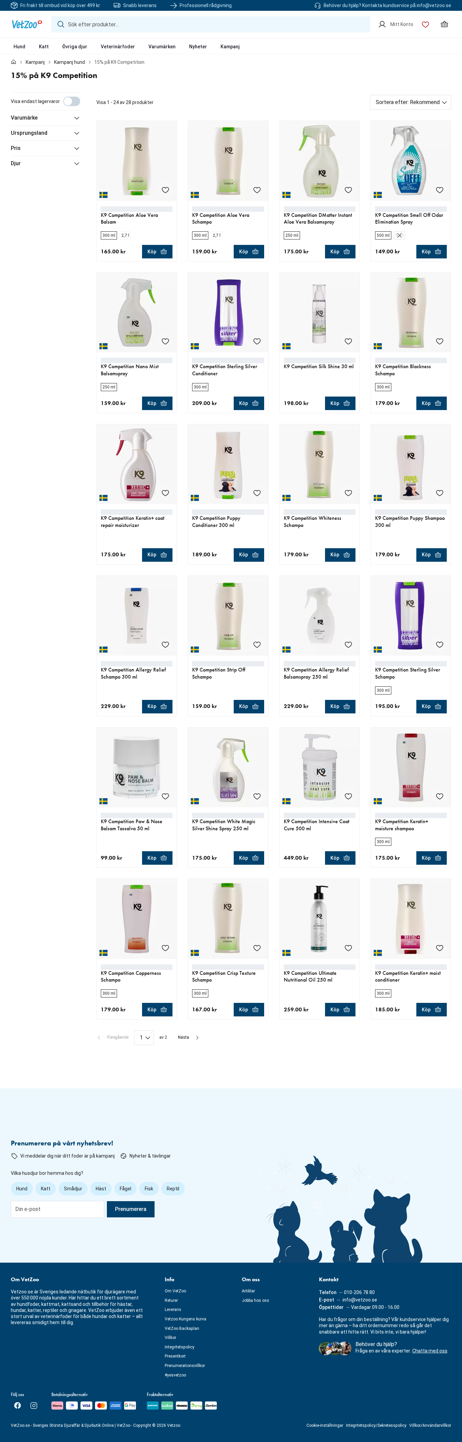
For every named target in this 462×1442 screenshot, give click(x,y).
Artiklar (248, 1291)
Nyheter (198, 46)
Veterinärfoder (118, 46)
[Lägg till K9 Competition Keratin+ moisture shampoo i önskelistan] (439, 796)
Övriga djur (74, 46)
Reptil (173, 1188)
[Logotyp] (27, 24)
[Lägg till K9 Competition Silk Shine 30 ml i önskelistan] (348, 341)
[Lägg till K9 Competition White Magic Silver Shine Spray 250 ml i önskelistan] (257, 796)
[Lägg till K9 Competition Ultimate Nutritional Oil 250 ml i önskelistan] (348, 947)
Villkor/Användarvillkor (430, 1425)
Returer (171, 1300)
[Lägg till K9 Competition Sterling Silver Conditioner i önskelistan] (257, 341)
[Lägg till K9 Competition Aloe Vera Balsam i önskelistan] (165, 189)
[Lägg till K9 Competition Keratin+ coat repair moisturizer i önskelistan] (165, 492)
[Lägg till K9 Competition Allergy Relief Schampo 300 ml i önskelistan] (165, 644)
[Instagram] (34, 1405)
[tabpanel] (231, 568)
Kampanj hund (69, 62)
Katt (44, 46)
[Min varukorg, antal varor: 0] (444, 24)
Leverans (173, 1309)
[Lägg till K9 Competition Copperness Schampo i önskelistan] (165, 947)
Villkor (170, 1337)
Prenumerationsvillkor (185, 1365)
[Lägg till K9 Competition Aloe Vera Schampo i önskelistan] (257, 189)
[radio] (109, 235)
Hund (19, 46)
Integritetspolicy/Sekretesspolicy (376, 1425)
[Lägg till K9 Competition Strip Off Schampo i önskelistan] (257, 644)
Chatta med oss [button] (429, 1351)
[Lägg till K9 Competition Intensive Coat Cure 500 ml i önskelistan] (348, 796)
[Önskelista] (425, 24)
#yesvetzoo (175, 1375)
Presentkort (175, 1356)
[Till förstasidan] (13, 62)
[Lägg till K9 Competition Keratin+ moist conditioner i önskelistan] (439, 947)
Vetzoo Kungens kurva (185, 1319)
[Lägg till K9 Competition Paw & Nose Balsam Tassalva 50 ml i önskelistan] (165, 796)
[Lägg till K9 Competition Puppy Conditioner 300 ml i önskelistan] (257, 492)
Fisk (149, 1188)
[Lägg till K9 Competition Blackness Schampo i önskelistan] (439, 341)
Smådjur (73, 1188)
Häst (101, 1188)
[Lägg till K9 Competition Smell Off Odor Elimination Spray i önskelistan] (439, 189)
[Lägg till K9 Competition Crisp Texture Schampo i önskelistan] (257, 947)
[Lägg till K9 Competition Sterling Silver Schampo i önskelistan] (439, 644)
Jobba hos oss (255, 1300)
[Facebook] (17, 1405)
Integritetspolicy (179, 1347)
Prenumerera (130, 1209)
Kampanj (230, 46)
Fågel (125, 1188)
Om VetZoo (175, 1291)
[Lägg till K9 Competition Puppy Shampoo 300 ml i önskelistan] (439, 492)
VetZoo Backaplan (182, 1328)
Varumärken (162, 46)
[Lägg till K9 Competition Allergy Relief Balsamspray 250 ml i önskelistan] (348, 644)
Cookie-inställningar (324, 1425)
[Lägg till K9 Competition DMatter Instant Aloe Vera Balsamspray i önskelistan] (348, 189)
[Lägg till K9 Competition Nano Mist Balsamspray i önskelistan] (165, 341)
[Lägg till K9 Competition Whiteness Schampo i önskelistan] (348, 492)
